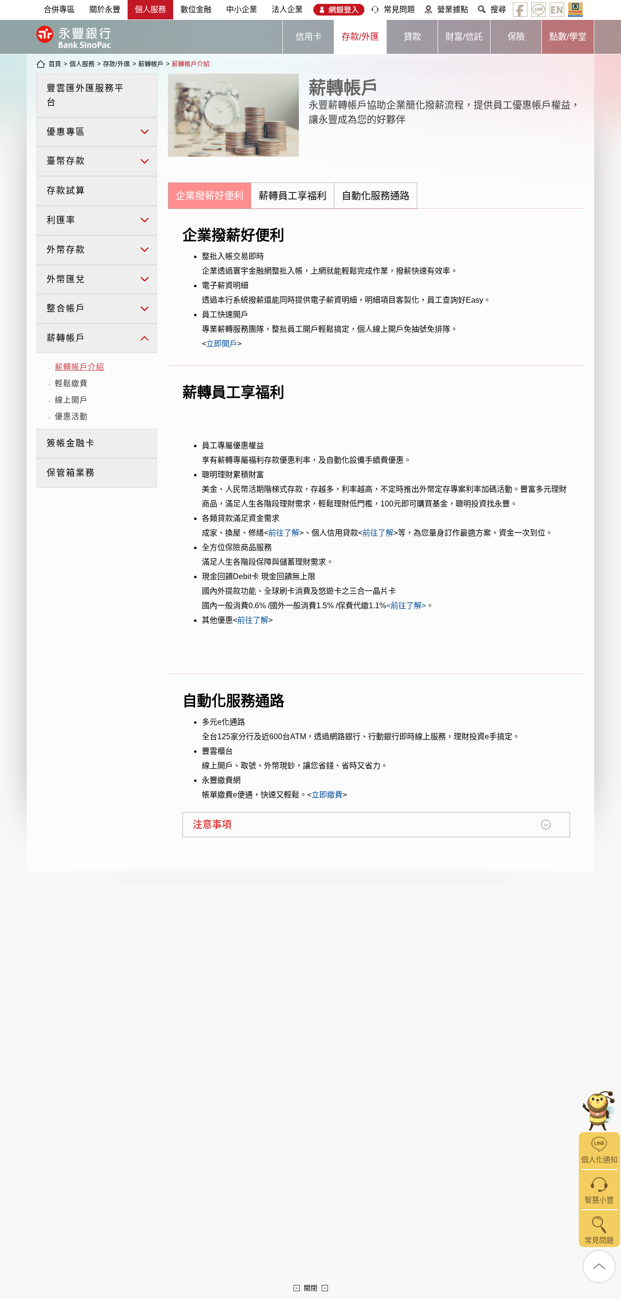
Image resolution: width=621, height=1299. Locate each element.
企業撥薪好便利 (210, 196)
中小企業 (241, 9)
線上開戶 (71, 400)
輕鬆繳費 (71, 383)
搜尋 (498, 9)
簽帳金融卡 (71, 443)
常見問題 (399, 9)
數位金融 (196, 9)
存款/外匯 (360, 37)
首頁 (55, 63)
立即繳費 (327, 795)
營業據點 (452, 9)
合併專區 (59, 9)
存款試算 (66, 190)
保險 (516, 37)
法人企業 (287, 9)
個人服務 (150, 9)
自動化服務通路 (375, 196)
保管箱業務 (71, 473)
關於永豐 (104, 9)
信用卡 (308, 37)
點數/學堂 (568, 37)
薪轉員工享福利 (293, 196)
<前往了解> (406, 605)
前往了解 (283, 533)
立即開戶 (221, 344)
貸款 (412, 37)
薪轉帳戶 (150, 63)
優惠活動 (71, 416)
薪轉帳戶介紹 (191, 63)
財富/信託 (464, 37)
